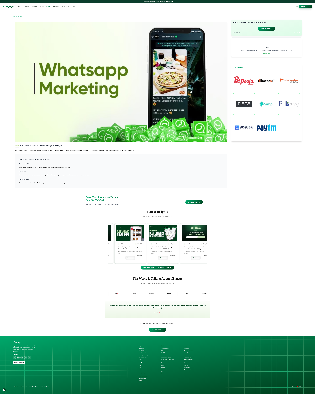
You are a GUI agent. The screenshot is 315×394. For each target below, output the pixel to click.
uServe (140, 359)
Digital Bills (186, 348)
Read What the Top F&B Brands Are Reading (156, 267)
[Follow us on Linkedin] (22, 357)
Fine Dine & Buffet (143, 376)
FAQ (162, 371)
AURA (162, 365)
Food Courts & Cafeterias (144, 374)
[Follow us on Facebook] (14, 357)
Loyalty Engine (187, 352)
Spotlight (163, 367)
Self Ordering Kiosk (143, 357)
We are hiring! (187, 367)
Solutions (27, 6)
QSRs (140, 365)
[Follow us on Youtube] (29, 357)
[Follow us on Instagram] (25, 357)
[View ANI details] (131, 293)
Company (45, 6)
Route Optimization (165, 355)
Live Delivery (164, 352)
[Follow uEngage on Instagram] (297, 32)
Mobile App (141, 348)
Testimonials (163, 374)
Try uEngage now (156, 329)
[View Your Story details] (166, 293)
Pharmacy (141, 380)
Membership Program (188, 359)
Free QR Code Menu (143, 352)
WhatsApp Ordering (143, 355)
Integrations (56, 6)
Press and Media (164, 369)
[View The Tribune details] (201, 293)
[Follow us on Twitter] (18, 357)
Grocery (140, 369)
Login (296, 6)
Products (19, 6)
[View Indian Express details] (149, 293)
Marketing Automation (188, 350)
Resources (35, 6)
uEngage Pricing (187, 369)
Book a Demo (169, 1)
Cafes (140, 367)
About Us (186, 365)
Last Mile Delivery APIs (166, 357)
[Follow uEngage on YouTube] (299, 32)
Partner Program (66, 6)
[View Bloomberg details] (114, 293)
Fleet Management (165, 348)
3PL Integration (164, 350)
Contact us (74, 6)
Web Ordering (142, 350)
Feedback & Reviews (188, 355)
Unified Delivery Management (167, 359)
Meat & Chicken (142, 378)
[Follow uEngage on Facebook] (294, 32)
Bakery (140, 371)
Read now (124, 258)
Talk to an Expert (265, 28)
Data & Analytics (187, 357)
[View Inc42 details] (184, 293)
